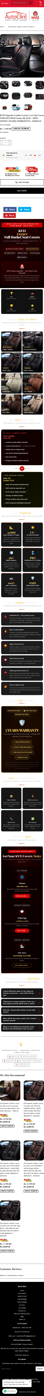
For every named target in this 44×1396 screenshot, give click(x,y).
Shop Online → (22, 893)
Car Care (22, 1303)
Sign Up (40, 1366)
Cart (40, 5)
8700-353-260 (26, 1325)
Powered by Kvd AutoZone (27, 1390)
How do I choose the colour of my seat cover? (21, 1009)
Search (7, 1377)
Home (2, 27)
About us (22, 1317)
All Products (22, 1291)
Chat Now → (22, 928)
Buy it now (22, 188)
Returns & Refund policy (22, 1311)
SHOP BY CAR (22, 1294)
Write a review (18, 1273)
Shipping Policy (33, 1377)
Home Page (36, 1379)
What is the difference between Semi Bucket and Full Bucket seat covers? (21, 1025)
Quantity (3, 138)
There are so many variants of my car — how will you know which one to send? (21, 1000)
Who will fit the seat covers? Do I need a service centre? (21, 1017)
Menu (6, 3)
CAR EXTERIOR (22, 1300)
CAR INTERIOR (22, 1297)
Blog (22, 1314)
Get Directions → (22, 963)
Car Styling (22, 1306)
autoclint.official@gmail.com (26, 1334)
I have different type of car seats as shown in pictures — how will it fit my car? (21, 991)
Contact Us (22, 1308)
